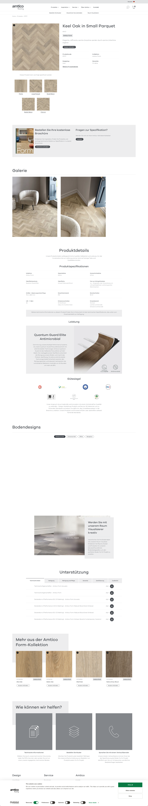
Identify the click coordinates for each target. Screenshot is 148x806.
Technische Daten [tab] (35, 580)
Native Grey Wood (112, 682)
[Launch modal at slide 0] (55, 179)
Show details (93, 802)
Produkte (54, 7)
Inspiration (64, 7)
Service (74, 7)
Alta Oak (19, 682)
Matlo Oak (50, 682)
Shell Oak (79, 682)
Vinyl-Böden (16, 780)
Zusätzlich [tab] (115, 580)
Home (14, 16)
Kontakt (96, 7)
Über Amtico (85, 7)
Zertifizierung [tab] (100, 580)
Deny (130, 796)
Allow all (130, 785)
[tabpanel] (74, 603)
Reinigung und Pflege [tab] (68, 580)
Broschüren (47, 780)
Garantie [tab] (85, 580)
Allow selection (130, 790)
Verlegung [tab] (51, 580)
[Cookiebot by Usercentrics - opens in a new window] (14, 802)
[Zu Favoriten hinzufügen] (14, 25)
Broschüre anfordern (42, 147)
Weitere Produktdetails (70, 67)
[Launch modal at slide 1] (103, 179)
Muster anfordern (69, 47)
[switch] (52, 802)
